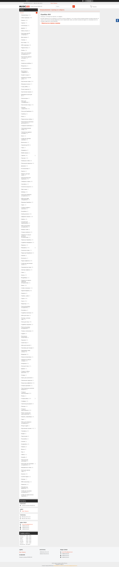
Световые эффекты (25, 269)
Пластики (23, 158)
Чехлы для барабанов (26, 111)
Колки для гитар (25, 366)
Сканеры (23, 39)
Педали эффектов (25, 260)
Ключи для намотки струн (25, 471)
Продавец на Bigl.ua (59, 564)
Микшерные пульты (25, 84)
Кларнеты (23, 293)
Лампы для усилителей (26, 377)
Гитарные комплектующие (25, 393)
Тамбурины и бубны (25, 181)
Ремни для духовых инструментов (25, 328)
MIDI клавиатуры (25, 45)
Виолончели (24, 142)
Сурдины (23, 333)
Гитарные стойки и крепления (25, 372)
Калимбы (23, 457)
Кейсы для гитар (25, 315)
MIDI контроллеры (25, 481)
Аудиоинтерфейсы (25, 290)
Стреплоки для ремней (26, 403)
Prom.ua (65, 563)
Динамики (23, 165)
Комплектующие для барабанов (26, 178)
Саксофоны (24, 184)
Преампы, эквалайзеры (26, 416)
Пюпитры (23, 406)
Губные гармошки (25, 17)
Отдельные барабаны (26, 239)
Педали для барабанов (26, 252)
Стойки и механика (25, 288)
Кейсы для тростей (25, 345)
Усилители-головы (25, 250)
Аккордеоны (24, 150)
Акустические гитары (26, 81)
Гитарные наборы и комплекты (25, 208)
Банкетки (23, 474)
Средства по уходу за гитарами (26, 360)
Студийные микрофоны (26, 242)
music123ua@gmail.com (27, 524)
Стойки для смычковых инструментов (26, 491)
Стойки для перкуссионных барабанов (27, 495)
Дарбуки (23, 368)
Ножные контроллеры (26, 357)
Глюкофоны (24, 431)
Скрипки (23, 22)
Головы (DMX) (24, 86)
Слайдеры (23, 401)
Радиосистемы (24, 47)
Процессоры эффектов (26, 383)
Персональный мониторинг (24, 460)
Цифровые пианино (25, 216)
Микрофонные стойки (26, 467)
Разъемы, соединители (24, 108)
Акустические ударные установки (26, 57)
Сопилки (23, 441)
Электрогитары (24, 15)
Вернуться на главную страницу (51, 23)
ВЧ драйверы (24, 277)
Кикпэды (23, 479)
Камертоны (23, 484)
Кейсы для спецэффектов (24, 101)
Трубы (22, 204)
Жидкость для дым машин (25, 174)
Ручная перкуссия (25, 89)
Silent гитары (24, 189)
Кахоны (23, 275)
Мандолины (24, 65)
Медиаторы (24, 303)
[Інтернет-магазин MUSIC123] (24, 6)
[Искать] (74, 6)
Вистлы (23, 449)
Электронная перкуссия (26, 380)
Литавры (23, 375)
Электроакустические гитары (26, 129)
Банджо (23, 433)
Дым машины (24, 37)
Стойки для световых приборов (26, 139)
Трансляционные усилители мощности (27, 389)
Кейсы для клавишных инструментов (26, 422)
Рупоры (23, 395)
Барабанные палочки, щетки (26, 78)
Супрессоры (24, 342)
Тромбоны (23, 113)
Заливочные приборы (26, 63)
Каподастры (24, 363)
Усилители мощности (26, 186)
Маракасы (23, 245)
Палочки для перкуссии (26, 163)
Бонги (22, 135)
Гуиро (22, 419)
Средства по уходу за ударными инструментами (26, 281)
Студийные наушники (26, 324)
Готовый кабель (24, 398)
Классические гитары (26, 104)
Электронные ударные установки (26, 133)
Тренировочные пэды (26, 267)
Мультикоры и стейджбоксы (24, 72)
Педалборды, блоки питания (25, 351)
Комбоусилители (25, 214)
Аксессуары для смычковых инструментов (27, 464)
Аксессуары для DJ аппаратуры (25, 34)
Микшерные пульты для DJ (26, 95)
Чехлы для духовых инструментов (25, 307)
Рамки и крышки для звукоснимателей (26, 413)
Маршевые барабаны (26, 202)
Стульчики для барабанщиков (24, 222)
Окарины (23, 446)
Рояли (22, 116)
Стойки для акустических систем (27, 264)
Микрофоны (24, 247)
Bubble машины (24, 152)
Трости (22, 301)
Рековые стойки (24, 229)
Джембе (23, 28)
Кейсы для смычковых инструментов (26, 53)
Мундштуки (23, 354)
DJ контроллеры (25, 168)
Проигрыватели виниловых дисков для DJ (27, 122)
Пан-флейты (24, 438)
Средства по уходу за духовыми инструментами (26, 236)
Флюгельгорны (24, 98)
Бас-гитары (23, 42)
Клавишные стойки (25, 160)
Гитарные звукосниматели (25, 409)
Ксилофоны (24, 310)
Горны (22, 147)
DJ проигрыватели (25, 68)
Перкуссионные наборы (26, 119)
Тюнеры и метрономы (26, 331)
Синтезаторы (24, 25)
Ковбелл (23, 219)
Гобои (22, 272)
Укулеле (23, 20)
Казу (22, 451)
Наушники (23, 340)
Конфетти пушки (25, 74)
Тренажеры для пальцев (26, 347)
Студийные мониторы (26, 312)
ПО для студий (24, 425)
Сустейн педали (25, 476)
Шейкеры (23, 191)
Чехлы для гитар (25, 321)
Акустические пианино (26, 91)
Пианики (23, 255)
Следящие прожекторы (26, 125)
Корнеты (23, 171)
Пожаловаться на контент (59, 565)
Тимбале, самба (25, 295)
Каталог (22, 12)
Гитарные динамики (25, 385)
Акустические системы (26, 428)
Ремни (22, 285)
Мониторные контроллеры (24, 337)
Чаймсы (23, 454)
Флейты (23, 50)
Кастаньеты (24, 258)
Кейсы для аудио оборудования (25, 199)
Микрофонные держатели (24, 487)
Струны (23, 298)
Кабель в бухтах (25, 30)
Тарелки (23, 155)
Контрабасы (24, 211)
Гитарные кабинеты (25, 232)
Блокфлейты (24, 444)
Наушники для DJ (25, 145)
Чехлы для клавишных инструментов (26, 195)
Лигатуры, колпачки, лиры (25, 318)
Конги (22, 60)
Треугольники (24, 436)
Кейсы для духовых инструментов (25, 226)
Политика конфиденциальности (71, 565)
